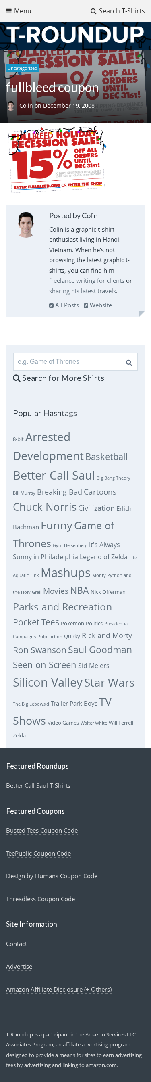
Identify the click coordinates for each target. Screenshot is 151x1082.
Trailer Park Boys (74, 703)
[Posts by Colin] (26, 226)
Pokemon (72, 623)
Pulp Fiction (49, 636)
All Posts (66, 305)
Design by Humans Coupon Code (51, 876)
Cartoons (100, 491)
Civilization (96, 508)
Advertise (19, 966)
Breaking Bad (59, 492)
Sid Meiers (94, 665)
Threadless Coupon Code (40, 899)
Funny (56, 525)
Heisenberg (75, 545)
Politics (94, 623)
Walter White (94, 723)
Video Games (63, 722)
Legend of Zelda (104, 556)
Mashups (66, 572)
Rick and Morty (107, 635)
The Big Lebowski (31, 704)
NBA (79, 590)
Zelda (19, 735)
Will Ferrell (121, 722)
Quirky (72, 636)
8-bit (18, 439)
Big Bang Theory (113, 478)
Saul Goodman (100, 649)
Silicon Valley (48, 682)
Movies (55, 590)
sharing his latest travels (82, 291)
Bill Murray (24, 493)
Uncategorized (22, 68)
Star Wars (109, 682)
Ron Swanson (39, 650)
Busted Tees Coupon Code (42, 830)
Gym (57, 545)
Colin (27, 106)
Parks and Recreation (62, 606)
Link (34, 575)
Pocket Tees (36, 622)
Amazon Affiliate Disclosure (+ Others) (59, 989)
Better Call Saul (54, 475)
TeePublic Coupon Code (38, 853)
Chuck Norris (45, 507)
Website (100, 305)
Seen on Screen (45, 665)
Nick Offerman (108, 591)
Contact (16, 944)
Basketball (106, 456)
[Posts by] (12, 106)
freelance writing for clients (86, 280)
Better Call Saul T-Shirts (38, 785)
